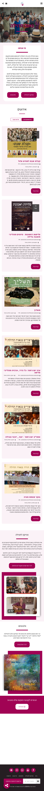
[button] (41, 3)
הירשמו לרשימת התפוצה (13, 781)
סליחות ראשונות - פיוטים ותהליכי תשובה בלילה (24, 235)
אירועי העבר (15, 119)
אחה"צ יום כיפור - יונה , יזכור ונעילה (22, 437)
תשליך (37, 310)
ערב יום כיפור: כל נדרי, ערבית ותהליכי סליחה (22, 371)
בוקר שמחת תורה (32, 497)
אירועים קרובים (28, 119)
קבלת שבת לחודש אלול (29, 161)
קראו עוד (35, 191)
